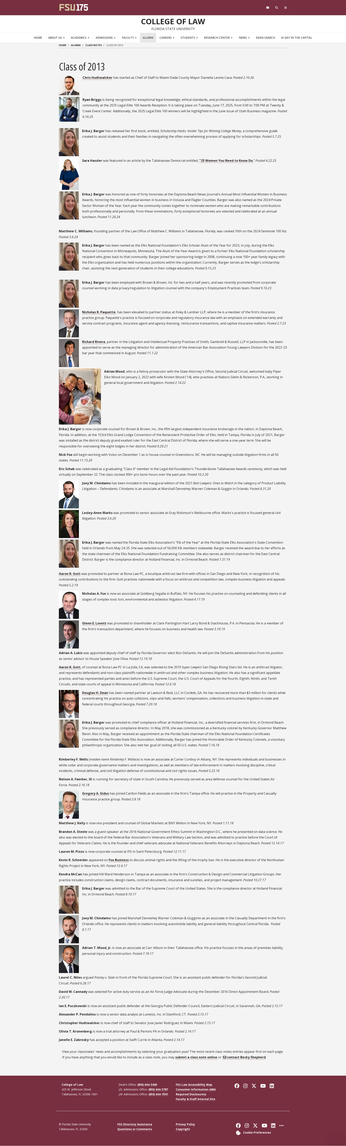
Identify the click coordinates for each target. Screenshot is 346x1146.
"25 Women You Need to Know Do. (226, 160)
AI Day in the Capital (296, 37)
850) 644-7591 (158, 1094)
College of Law (173, 21)
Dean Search (265, 37)
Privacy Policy (185, 1124)
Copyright (183, 1129)
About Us (55, 37)
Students (188, 37)
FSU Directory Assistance (134, 1124)
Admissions (105, 37)
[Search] (277, 7)
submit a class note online (196, 1057)
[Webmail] (268, 7)
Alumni (148, 37)
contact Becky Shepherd (246, 1057)
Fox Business (119, 860)
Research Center (217, 37)
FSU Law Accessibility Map (194, 1084)
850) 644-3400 (147, 1084)
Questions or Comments (134, 1129)
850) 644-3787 (158, 1089)
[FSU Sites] (286, 7)
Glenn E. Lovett (94, 623)
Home (38, 37)
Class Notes (93, 45)
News (243, 37)
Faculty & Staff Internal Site (195, 1099)
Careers (166, 37)
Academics (79, 37)
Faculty (128, 37)
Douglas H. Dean (95, 693)
